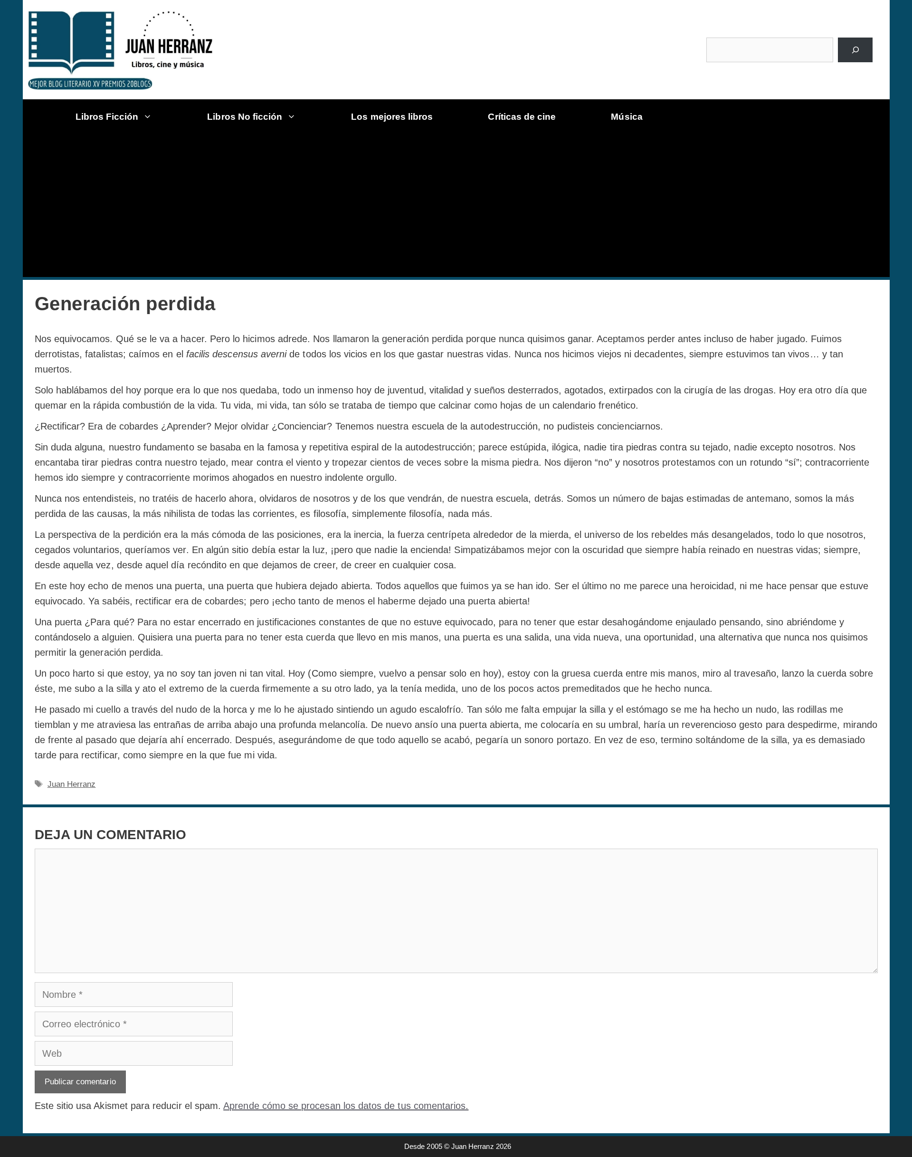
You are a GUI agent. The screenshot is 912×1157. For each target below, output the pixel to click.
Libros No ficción (244, 117)
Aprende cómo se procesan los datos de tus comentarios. (345, 1105)
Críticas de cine (522, 117)
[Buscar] (855, 50)
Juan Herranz (72, 784)
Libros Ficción (107, 117)
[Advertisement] (460, 205)
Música (626, 117)
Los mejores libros (392, 117)
